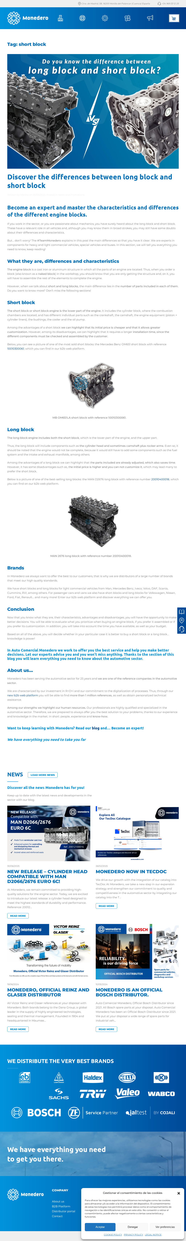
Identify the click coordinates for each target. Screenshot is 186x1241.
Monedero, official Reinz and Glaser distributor (48, 992)
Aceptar (100, 1226)
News (154, 18)
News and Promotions (71, 194)
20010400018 (160, 479)
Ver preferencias (165, 1226)
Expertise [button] (132, 18)
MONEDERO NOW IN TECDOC (131, 871)
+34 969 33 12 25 (170, 3)
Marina (24, 194)
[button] (179, 1193)
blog (96, 728)
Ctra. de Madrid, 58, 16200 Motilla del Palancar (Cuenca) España (115, 3)
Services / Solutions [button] (109, 18)
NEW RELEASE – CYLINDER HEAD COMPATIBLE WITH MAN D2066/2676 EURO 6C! (47, 876)
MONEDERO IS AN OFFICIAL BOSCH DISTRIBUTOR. (129, 992)
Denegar (133, 1226)
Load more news (43, 774)
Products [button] (87, 18)
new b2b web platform (22, 695)
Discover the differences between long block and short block (89, 181)
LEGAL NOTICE (153, 1234)
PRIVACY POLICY (133, 1234)
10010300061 (15, 348)
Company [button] (64, 18)
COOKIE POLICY (113, 1234)
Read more (18, 915)
